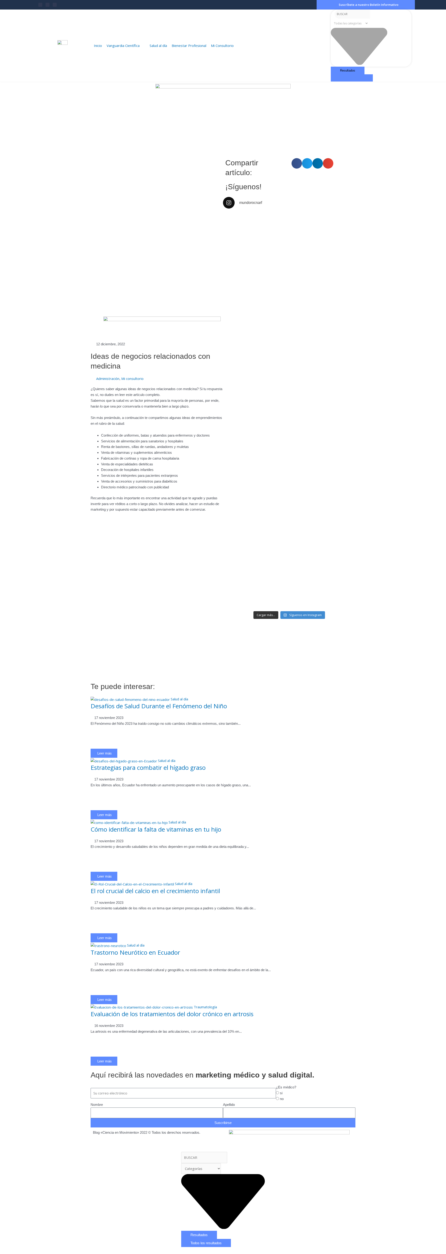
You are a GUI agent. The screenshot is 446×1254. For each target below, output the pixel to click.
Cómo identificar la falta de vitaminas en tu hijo (156, 829)
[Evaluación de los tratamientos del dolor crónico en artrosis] (142, 1007)
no (282, 1099)
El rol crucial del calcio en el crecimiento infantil (155, 891)
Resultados (347, 70)
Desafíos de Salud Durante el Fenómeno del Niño (159, 706)
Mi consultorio (132, 378)
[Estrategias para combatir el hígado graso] (124, 760)
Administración (107, 378)
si (281, 1093)
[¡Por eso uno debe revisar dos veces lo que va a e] (339, 243)
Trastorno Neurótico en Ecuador (135, 952)
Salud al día (179, 699)
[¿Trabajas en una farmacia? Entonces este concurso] (272, 457)
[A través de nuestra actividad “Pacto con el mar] (306, 351)
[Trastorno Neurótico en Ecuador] (108, 945)
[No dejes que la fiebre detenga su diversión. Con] (339, 328)
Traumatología (205, 1007)
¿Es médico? (286, 1087)
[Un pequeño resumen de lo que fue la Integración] (272, 234)
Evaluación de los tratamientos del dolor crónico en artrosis (172, 1014)
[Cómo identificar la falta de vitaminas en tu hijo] (129, 822)
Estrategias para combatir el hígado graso (148, 767)
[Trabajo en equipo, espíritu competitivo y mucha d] (306, 260)
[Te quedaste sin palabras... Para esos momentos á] (238, 240)
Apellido (229, 1105)
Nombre (97, 1105)
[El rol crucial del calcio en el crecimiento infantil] (132, 883)
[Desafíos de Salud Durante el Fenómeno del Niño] (130, 699)
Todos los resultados (352, 77)
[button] (297, 163)
